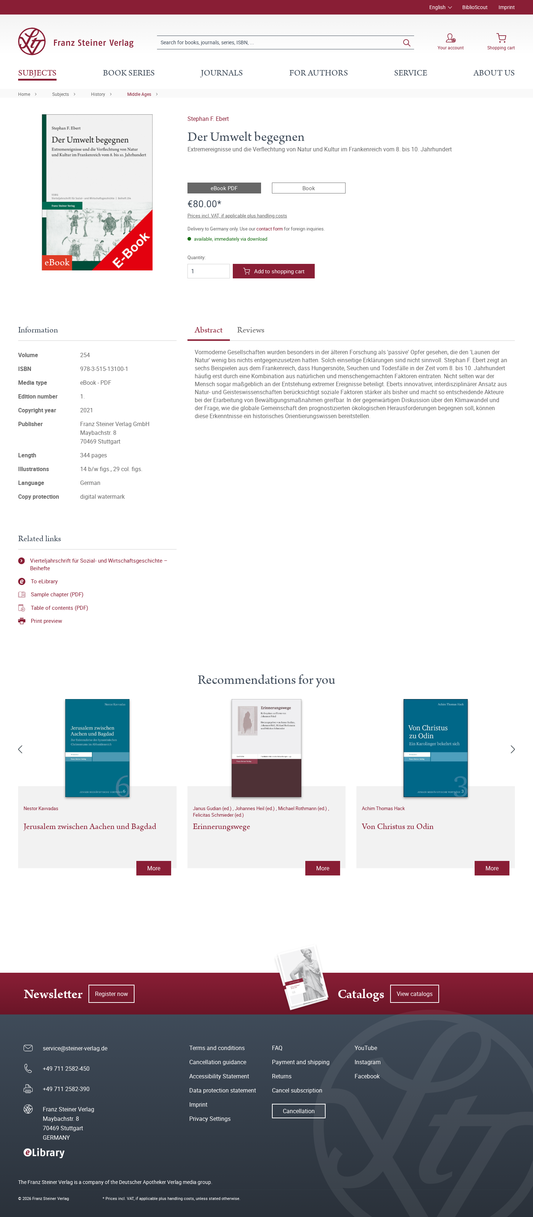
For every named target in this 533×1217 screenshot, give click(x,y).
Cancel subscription (297, 1090)
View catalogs (415, 994)
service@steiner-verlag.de (75, 1048)
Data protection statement (222, 1090)
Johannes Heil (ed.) (255, 808)
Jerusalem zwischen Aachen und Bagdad (90, 827)
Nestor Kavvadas (41, 808)
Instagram (368, 1062)
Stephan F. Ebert (208, 119)
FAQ (277, 1048)
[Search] (407, 42)
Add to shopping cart (279, 271)
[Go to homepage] (75, 41)
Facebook (367, 1076)
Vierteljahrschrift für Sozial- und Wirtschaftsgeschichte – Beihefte (99, 564)
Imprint (507, 7)
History (98, 94)
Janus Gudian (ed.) (213, 808)
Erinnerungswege (221, 827)
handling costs (181, 1198)
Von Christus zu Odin (398, 827)
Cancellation (299, 1111)
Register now (111, 994)
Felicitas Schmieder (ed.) (218, 815)
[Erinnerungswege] (266, 748)
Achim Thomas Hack (383, 808)
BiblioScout (475, 7)
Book (308, 188)
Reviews (250, 330)
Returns (282, 1076)
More (153, 868)
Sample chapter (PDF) (57, 594)
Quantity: (196, 257)
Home (24, 94)
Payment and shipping (301, 1062)
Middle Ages (139, 94)
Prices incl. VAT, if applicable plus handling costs (237, 215)
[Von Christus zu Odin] (435, 748)
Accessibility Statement (219, 1076)
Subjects (60, 94)
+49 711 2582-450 (66, 1069)
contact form (269, 228)
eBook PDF (224, 188)
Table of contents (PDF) (59, 607)
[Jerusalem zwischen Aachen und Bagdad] (97, 748)
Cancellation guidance (217, 1062)
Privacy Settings (210, 1119)
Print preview (46, 620)
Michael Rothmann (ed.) (303, 808)
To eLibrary (44, 581)
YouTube (366, 1048)
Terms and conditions (217, 1048)
